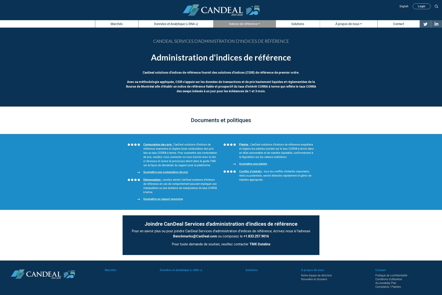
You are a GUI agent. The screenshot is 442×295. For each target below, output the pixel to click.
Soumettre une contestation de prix (165, 172)
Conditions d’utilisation (388, 279)
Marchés (110, 270)
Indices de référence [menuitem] (243, 24)
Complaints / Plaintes (388, 286)
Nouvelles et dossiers (314, 279)
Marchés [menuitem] (117, 24)
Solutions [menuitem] (297, 24)
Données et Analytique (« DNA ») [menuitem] (176, 24)
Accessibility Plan (385, 283)
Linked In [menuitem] (436, 24)
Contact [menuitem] (398, 24)
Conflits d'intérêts (250, 171)
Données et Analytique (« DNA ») (181, 270)
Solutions (252, 270)
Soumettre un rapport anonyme (163, 199)
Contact (380, 270)
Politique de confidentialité (391, 275)
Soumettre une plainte (253, 164)
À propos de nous (312, 270)
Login (421, 6)
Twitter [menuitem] (425, 24)
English (404, 6)
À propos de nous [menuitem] (347, 24)
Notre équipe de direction (316, 275)
